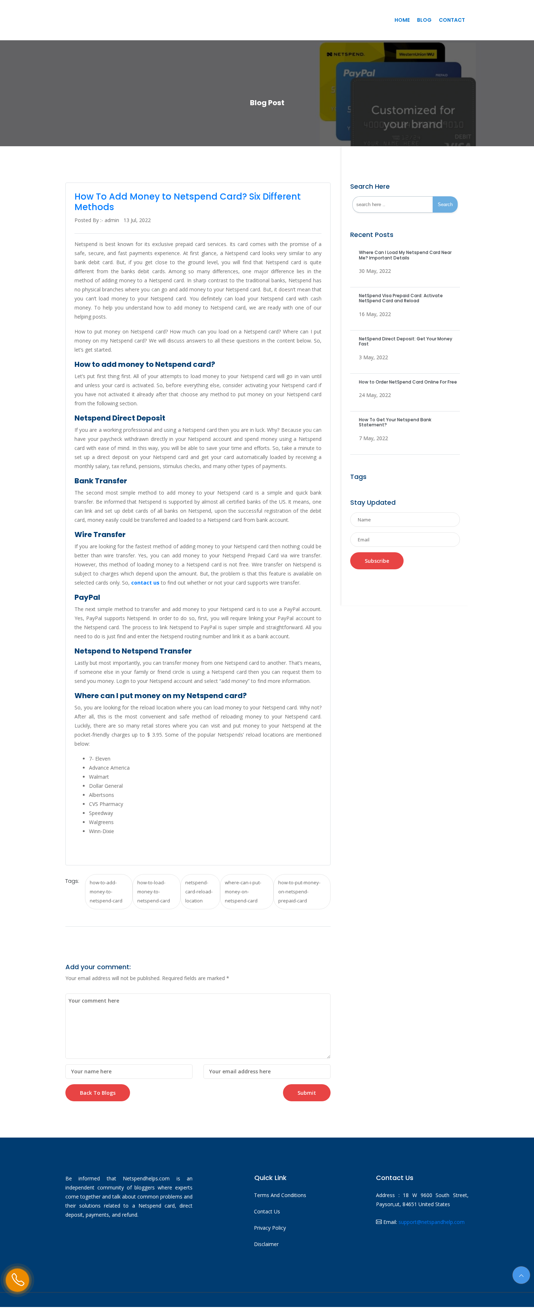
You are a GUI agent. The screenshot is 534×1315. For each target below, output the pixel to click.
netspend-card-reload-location (199, 891)
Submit (307, 1092)
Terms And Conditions (280, 1195)
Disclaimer (266, 1244)
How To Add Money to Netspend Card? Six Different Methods (187, 202)
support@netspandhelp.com (432, 1221)
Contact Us (267, 1211)
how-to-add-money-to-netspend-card (106, 891)
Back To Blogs (98, 1092)
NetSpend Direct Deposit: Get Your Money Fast (405, 341)
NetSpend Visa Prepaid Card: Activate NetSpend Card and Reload (401, 298)
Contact (452, 20)
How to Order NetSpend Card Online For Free (408, 382)
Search (445, 204)
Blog (424, 20)
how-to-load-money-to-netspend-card (153, 891)
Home (402, 20)
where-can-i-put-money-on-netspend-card (243, 891)
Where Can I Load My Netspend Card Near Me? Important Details (405, 255)
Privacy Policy (270, 1227)
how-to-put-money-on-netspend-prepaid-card (299, 891)
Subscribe (377, 560)
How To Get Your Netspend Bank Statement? (395, 422)
